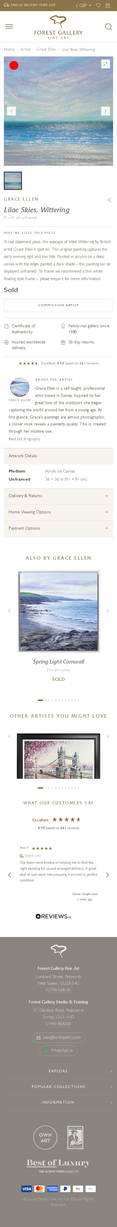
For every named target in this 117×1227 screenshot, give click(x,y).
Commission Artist (58, 305)
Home (9, 50)
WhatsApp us (62, 1051)
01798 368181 (58, 990)
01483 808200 (58, 1024)
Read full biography (24, 439)
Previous (11, 111)
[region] (58, 875)
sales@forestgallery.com (62, 1038)
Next (105, 111)
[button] (10, 875)
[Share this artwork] (109, 200)
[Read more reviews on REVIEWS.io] (53, 917)
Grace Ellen (46, 50)
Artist (25, 50)
